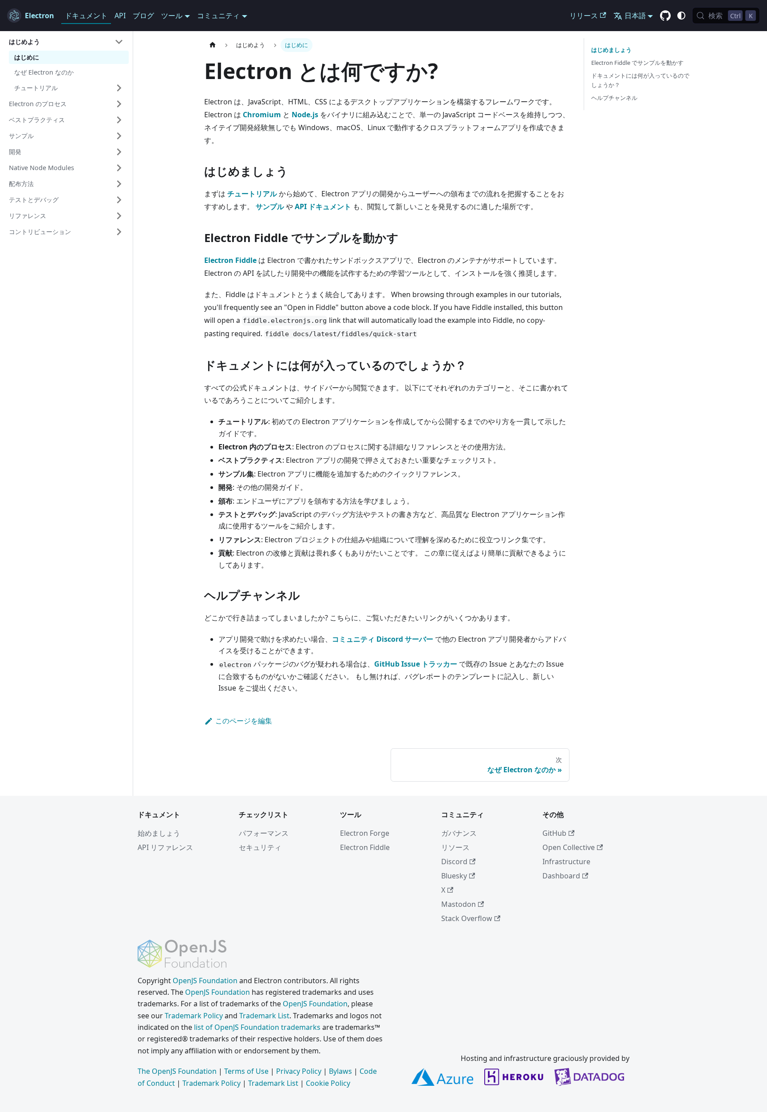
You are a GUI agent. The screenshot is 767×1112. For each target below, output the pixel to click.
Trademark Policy (194, 1016)
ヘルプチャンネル (614, 98)
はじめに (26, 57)
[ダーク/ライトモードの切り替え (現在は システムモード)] (681, 15)
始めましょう (159, 833)
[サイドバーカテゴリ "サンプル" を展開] (119, 136)
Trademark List (264, 1016)
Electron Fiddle (230, 260)
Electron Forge (364, 833)
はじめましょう (611, 50)
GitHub (554, 833)
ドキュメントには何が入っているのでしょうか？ (640, 80)
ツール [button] (171, 15)
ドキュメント (86, 15)
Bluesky (454, 876)
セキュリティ (260, 847)
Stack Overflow (466, 918)
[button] (66, 42)
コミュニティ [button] (218, 15)
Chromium (262, 114)
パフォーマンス (264, 833)
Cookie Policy (328, 1083)
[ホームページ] (212, 45)
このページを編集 (243, 721)
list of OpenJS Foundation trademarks (257, 1027)
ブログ (143, 15)
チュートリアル (252, 194)
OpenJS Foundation (205, 980)
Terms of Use (246, 1071)
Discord (454, 861)
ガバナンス (459, 833)
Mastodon (458, 904)
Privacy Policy (298, 1071)
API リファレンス (165, 847)
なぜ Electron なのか (44, 72)
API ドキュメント (323, 206)
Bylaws (340, 1071)
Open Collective (568, 847)
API (120, 15)
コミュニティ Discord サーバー (382, 639)
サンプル (270, 206)
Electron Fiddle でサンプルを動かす (637, 63)
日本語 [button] (635, 15)
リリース (583, 15)
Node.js (305, 114)
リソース (455, 847)
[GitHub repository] (665, 16)
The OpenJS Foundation (177, 1071)
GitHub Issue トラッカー (415, 664)
